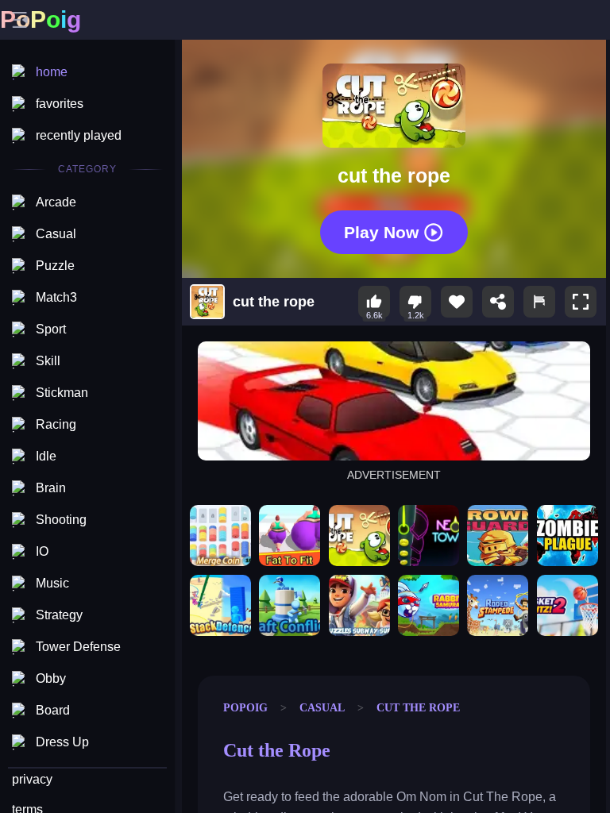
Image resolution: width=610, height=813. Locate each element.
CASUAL (322, 707)
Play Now (381, 231)
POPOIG (245, 707)
